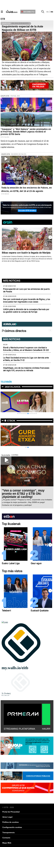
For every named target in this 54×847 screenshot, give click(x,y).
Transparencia (8, 832)
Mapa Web (6, 843)
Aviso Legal (7, 817)
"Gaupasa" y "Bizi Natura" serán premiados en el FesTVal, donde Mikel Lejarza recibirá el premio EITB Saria (26, 131)
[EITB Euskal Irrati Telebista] (12, 11)
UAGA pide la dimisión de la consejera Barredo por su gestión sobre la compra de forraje (26, 310)
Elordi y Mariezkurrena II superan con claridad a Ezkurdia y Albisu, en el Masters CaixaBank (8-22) (26, 348)
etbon (11, 420)
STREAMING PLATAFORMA (19, 728)
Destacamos (12, 387)
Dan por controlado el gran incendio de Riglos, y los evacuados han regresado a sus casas (26, 300)
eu (48, 12)
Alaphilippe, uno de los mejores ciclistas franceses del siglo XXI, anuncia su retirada (26, 369)
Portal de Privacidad (11, 812)
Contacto (6, 838)
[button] (50, 237)
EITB (3, 19)
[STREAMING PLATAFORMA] (22, 714)
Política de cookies (10, 822)
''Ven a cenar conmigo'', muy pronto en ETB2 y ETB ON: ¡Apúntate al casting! (23, 493)
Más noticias (11, 280)
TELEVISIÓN (6, 381)
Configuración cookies (12, 827)
